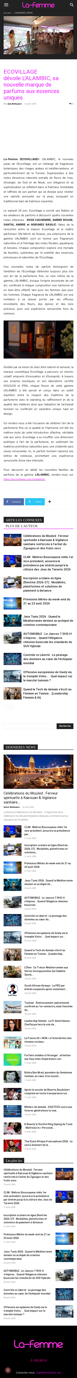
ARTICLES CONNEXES (24, 520)
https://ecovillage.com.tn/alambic (24, 479)
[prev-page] (6, 707)
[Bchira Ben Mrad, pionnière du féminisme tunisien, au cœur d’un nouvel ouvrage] (12, 1077)
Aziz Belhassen (15, 103)
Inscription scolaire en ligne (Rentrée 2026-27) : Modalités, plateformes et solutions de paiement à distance (25, 1219)
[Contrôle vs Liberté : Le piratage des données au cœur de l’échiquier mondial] (12, 659)
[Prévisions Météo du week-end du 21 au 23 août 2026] (12, 603)
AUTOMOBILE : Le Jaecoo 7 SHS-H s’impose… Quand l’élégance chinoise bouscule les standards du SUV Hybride (27, 1274)
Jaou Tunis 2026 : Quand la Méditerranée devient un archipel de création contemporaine (48, 621)
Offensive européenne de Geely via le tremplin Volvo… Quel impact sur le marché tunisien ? (47, 676)
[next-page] (11, 707)
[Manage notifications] (8, 1370)
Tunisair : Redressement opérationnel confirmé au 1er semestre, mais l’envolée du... (48, 1006)
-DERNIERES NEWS (23, 12)
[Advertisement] (38, 130)
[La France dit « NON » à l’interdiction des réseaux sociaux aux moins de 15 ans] (12, 1042)
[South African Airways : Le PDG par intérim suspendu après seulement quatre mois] (12, 990)
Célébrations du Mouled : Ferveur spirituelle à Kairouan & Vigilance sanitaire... (31, 797)
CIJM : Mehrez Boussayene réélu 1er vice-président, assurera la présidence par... (47, 831)
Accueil (7, 12)
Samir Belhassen (12, 807)
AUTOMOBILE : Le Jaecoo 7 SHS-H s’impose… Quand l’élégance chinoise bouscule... (46, 901)
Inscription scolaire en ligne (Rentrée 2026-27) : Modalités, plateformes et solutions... (46, 849)
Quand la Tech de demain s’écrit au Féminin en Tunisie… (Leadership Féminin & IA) (47, 693)
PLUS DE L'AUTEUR (22, 526)
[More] (49, 501)
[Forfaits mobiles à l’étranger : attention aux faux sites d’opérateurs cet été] (12, 1060)
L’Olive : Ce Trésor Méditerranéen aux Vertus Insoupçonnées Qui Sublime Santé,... (46, 971)
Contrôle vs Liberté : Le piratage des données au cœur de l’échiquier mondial (47, 659)
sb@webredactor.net (48, 1372)
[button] (6, 5)
